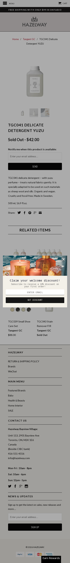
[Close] (63, 259)
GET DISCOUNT (35, 300)
